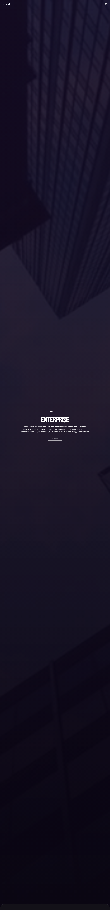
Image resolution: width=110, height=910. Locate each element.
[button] (106, 4)
